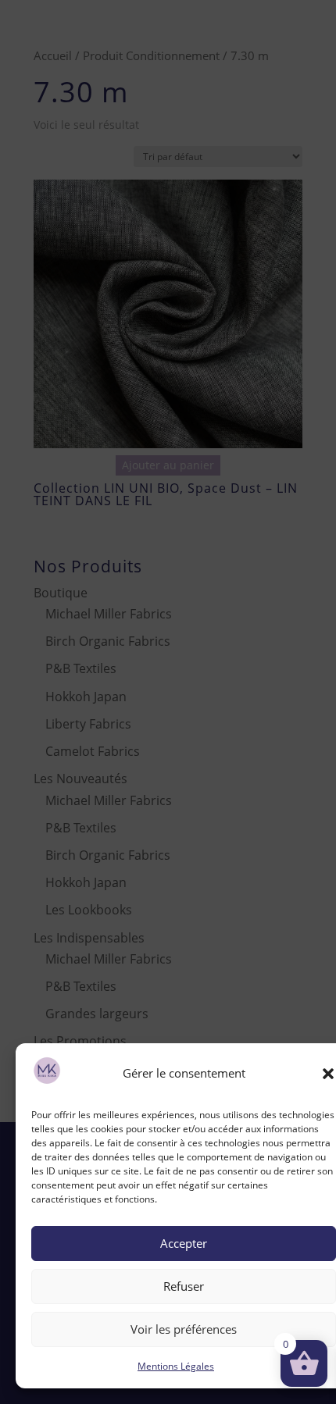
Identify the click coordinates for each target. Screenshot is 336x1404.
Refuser (183, 1286)
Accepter (183, 1243)
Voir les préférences (183, 1329)
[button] (328, 1074)
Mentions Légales (176, 1366)
